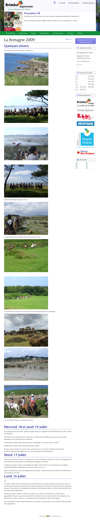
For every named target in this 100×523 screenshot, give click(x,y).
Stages (33, 33)
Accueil (63, 3)
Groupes (70, 33)
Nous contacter (74, 3)
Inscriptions (10, 33)
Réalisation (42, 516)
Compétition (44, 33)
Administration (56, 516)
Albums (80, 33)
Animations (23, 33)
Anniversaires (58, 33)
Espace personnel (89, 3)
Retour (69, 39)
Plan (80, 65)
